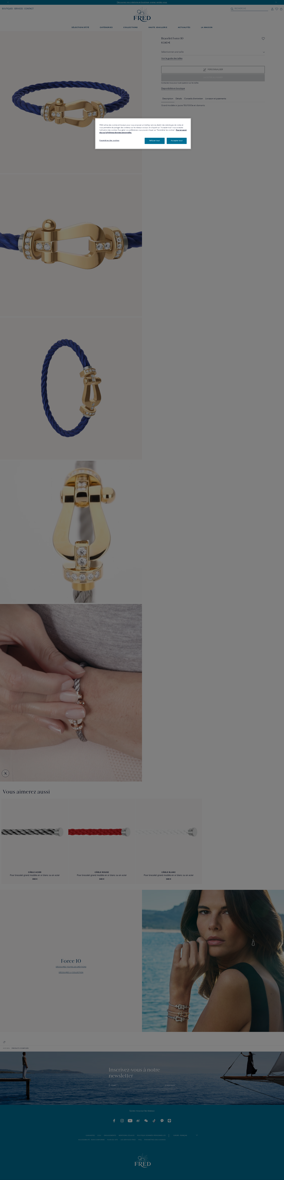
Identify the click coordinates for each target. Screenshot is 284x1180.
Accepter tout (177, 141)
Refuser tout (154, 141)
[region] (143, 133)
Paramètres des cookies (109, 140)
